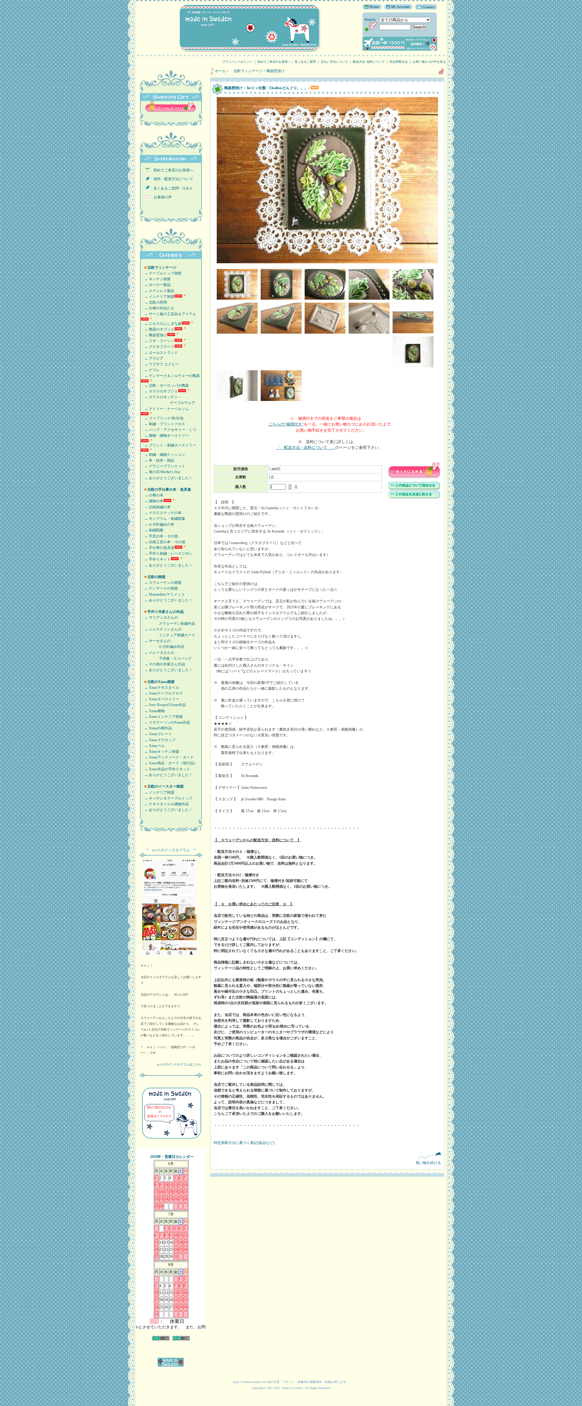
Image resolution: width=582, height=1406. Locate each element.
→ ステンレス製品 (157, 291)
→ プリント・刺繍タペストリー (168, 445)
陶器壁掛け (275, 71)
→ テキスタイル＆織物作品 (165, 804)
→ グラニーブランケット (163, 466)
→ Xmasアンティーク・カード (167, 757)
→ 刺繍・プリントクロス (163, 424)
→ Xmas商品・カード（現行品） (169, 763)
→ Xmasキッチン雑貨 (160, 751)
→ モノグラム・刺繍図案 (163, 518)
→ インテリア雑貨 (157, 296)
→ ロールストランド (159, 353)
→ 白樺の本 (152, 495)
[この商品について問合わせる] (414, 489)
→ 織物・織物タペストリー (165, 435)
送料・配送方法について (171, 179)
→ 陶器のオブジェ (157, 329)
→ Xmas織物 (153, 711)
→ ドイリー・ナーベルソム (165, 409)
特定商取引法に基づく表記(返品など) (244, 1143)
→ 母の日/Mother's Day (160, 472)
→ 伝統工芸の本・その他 (163, 542)
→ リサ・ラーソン (157, 341)
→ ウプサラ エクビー (160, 364)
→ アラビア (152, 358)
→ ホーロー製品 (156, 285)
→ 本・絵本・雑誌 (157, 460)
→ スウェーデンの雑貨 (161, 582)
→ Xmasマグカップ (158, 740)
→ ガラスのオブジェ (159, 391)
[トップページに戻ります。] (372, 8)
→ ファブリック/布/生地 (162, 418)
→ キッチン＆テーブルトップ (166, 798)
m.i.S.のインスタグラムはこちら (179, 1064)
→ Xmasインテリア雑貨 (162, 717)
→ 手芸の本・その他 (159, 536)
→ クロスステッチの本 (161, 513)
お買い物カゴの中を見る (431, 61)
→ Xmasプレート (156, 734)
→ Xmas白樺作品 (156, 728)
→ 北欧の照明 (154, 302)
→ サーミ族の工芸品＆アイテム (168, 314)
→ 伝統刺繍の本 (156, 507)
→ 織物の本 (152, 501)
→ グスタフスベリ (157, 347)
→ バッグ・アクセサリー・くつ (168, 430)
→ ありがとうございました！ (166, 478)
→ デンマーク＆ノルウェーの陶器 (170, 376)
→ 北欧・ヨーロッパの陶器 (165, 385)
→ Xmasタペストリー (160, 699)
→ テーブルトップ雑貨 (161, 273)
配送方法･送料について (369, 61)
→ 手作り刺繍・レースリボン (166, 553)
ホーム (220, 71)
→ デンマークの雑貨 (159, 588)
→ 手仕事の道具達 (157, 548)
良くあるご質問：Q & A (171, 188)
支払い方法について (334, 61)
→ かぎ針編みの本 (157, 524)
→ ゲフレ (150, 370)
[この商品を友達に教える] (414, 498)
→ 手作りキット (156, 559)
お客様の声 (161, 197)
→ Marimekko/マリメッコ (163, 594)
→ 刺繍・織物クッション (163, 454)
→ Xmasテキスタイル (160, 687)
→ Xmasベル (153, 746)
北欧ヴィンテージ (246, 71)
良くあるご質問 (305, 61)
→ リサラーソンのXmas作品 (165, 722)
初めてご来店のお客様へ (274, 61)
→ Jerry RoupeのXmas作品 (163, 705)
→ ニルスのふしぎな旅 (161, 323)
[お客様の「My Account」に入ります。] (396, 8)
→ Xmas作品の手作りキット (165, 769)
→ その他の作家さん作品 (163, 664)
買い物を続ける (428, 1163)
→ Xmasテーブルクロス (162, 693)
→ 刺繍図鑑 (152, 530)
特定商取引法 (399, 61)
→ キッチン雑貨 (156, 279)
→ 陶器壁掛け (154, 335)
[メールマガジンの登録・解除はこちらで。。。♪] (171, 1141)
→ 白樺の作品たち (157, 308)
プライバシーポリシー (237, 61)
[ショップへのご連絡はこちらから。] (424, 8)
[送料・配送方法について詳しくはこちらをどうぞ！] (400, 49)
